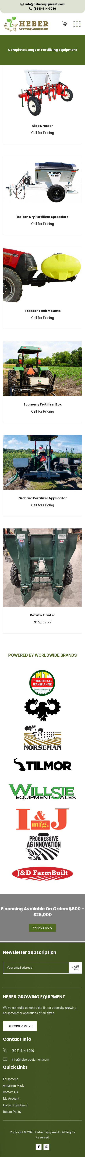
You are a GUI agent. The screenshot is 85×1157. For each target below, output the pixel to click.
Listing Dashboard (15, 1105)
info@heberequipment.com (44, 4)
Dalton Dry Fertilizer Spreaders (42, 217)
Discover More (20, 1026)
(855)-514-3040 (45, 8)
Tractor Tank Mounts (42, 311)
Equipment (10, 1079)
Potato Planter (42, 615)
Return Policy (12, 1112)
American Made (14, 1085)
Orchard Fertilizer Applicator (42, 498)
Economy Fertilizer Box (42, 404)
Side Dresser (42, 126)
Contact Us (10, 1092)
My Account (11, 1098)
